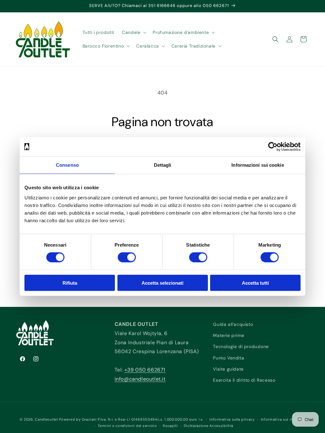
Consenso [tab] (67, 165)
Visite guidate (228, 369)
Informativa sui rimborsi (283, 419)
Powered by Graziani (77, 419)
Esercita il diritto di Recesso (244, 380)
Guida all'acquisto (233, 324)
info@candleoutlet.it (140, 379)
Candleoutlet (46, 419)
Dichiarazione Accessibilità (208, 425)
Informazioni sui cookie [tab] (257, 165)
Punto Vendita (228, 358)
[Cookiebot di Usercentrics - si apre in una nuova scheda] (273, 147)
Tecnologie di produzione (241, 346)
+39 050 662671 (144, 369)
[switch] (127, 257)
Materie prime (228, 335)
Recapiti (170, 425)
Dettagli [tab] (162, 165)
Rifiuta (70, 282)
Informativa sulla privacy (232, 419)
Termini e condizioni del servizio (127, 425)
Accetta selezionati (162, 282)
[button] (133, 32)
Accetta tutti (255, 282)
